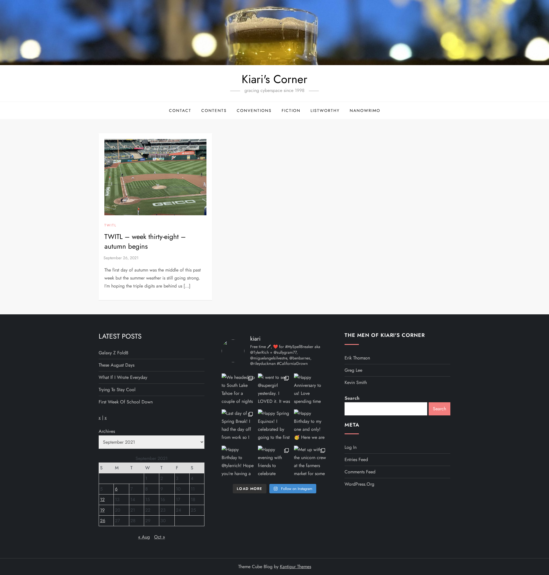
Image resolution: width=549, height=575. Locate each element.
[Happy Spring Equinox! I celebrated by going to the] (274, 426)
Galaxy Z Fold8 (113, 352)
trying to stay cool (117, 389)
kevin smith (356, 382)
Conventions (254, 110)
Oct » (159, 537)
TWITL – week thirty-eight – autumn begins (145, 241)
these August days (116, 365)
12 (102, 499)
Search (352, 398)
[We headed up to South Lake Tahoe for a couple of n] (238, 390)
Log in (351, 447)
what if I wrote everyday (123, 377)
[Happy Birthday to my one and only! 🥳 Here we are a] (310, 426)
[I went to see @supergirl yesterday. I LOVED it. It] (274, 390)
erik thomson (357, 358)
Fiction (291, 110)
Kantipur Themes (295, 566)
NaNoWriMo (365, 110)
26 (102, 520)
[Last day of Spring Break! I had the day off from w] (238, 426)
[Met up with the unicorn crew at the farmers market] (310, 462)
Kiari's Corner (274, 79)
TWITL (110, 225)
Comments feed (360, 472)
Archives (107, 431)
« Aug (144, 537)
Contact (180, 110)
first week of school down (126, 402)
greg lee (353, 370)
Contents (214, 110)
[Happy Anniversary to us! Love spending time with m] (310, 390)
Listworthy (325, 110)
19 (102, 510)
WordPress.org (359, 484)
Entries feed (356, 459)
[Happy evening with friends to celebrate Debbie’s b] (274, 462)
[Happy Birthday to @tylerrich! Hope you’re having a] (238, 462)
